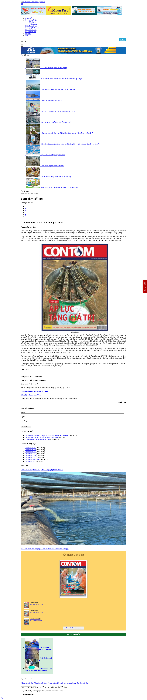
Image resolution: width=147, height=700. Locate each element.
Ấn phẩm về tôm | (70, 683)
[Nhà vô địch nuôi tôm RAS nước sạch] (32, 658)
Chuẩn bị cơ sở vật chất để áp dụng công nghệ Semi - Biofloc (42, 470)
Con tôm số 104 (30, 450)
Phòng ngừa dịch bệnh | (56, 683)
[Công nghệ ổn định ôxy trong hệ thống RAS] (33, 122)
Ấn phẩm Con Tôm (73, 554)
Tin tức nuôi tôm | (83, 683)
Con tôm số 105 (30, 448)
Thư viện (28, 34)
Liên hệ (27, 36)
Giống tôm (33, 24)
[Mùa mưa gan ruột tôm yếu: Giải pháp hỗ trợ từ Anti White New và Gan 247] (33, 133)
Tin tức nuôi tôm (30, 32)
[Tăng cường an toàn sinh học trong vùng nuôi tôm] (33, 89)
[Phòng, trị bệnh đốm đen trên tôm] (33, 100)
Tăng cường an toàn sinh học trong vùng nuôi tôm (58, 89)
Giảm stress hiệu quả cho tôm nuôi (52, 166)
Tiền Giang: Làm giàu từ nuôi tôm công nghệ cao (38, 669)
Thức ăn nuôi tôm (31, 26)
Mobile (122, 40)
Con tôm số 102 (30, 454)
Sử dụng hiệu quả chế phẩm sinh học (37, 439)
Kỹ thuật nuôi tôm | (27, 683)
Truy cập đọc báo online (73, 628)
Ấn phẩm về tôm (30, 30)
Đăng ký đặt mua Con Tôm (31, 395)
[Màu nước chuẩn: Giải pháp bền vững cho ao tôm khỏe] (33, 187)
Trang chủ (28, 18)
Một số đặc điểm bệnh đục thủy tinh (53, 155)
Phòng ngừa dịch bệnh (32, 28)
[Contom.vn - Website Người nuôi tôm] (34, 4)
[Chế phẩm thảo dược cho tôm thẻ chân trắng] (33, 176)
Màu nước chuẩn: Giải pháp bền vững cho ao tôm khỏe (59, 187)
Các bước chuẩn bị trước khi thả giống (54, 68)
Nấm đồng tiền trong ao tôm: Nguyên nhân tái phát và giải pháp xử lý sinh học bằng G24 (71, 144)
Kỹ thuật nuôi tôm (31, 20)
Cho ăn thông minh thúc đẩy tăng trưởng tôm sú (41, 437)
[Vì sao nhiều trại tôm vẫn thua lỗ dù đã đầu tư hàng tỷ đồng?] (33, 79)
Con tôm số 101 (30, 455)
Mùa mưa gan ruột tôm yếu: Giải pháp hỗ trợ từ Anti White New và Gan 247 (67, 133)
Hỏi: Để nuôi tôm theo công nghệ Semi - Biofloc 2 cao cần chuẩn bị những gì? (45, 549)
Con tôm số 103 (30, 452)
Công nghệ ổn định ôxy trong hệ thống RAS (56, 122)
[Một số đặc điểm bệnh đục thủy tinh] (33, 155)
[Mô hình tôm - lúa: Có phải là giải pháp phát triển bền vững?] (32, 647)
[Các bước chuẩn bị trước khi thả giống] (33, 68)
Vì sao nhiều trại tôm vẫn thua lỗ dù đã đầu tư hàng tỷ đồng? (61, 79)
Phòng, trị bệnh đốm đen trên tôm (52, 100)
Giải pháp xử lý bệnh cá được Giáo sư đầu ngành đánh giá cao (46, 435)
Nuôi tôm (32, 22)
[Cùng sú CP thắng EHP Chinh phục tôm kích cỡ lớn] (33, 111)
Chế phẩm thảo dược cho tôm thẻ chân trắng (56, 176)
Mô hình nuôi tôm (73, 634)
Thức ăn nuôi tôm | (40, 683)
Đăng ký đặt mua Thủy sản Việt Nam (34, 391)
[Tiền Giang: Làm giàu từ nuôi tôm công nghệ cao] (32, 668)
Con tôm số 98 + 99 (32, 459)
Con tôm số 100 (30, 457)
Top (2, 698)
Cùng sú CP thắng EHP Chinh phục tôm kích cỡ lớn (58, 111)
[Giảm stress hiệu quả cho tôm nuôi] (33, 166)
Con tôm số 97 (30, 461)
